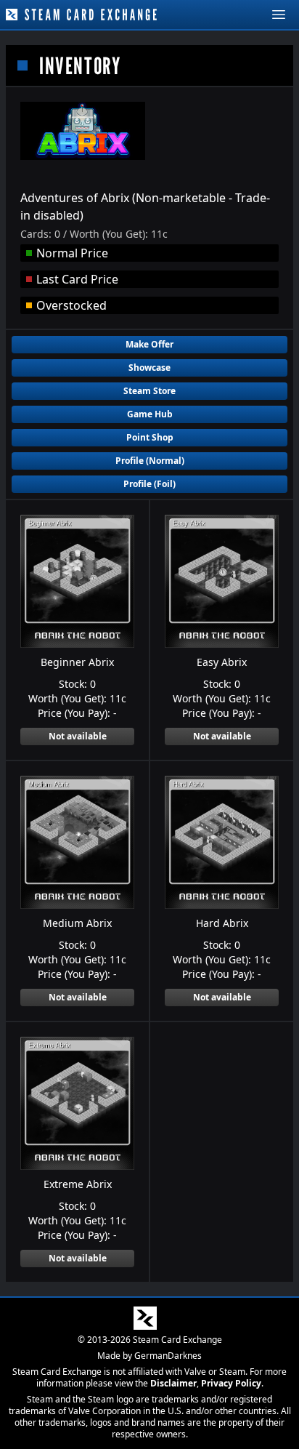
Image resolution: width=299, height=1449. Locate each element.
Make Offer (149, 344)
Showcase (149, 367)
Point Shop (149, 437)
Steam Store (149, 391)
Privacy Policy (231, 1383)
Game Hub (150, 414)
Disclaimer (173, 1383)
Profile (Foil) (149, 484)
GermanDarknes (168, 1355)
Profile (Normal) (149, 460)
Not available (78, 736)
